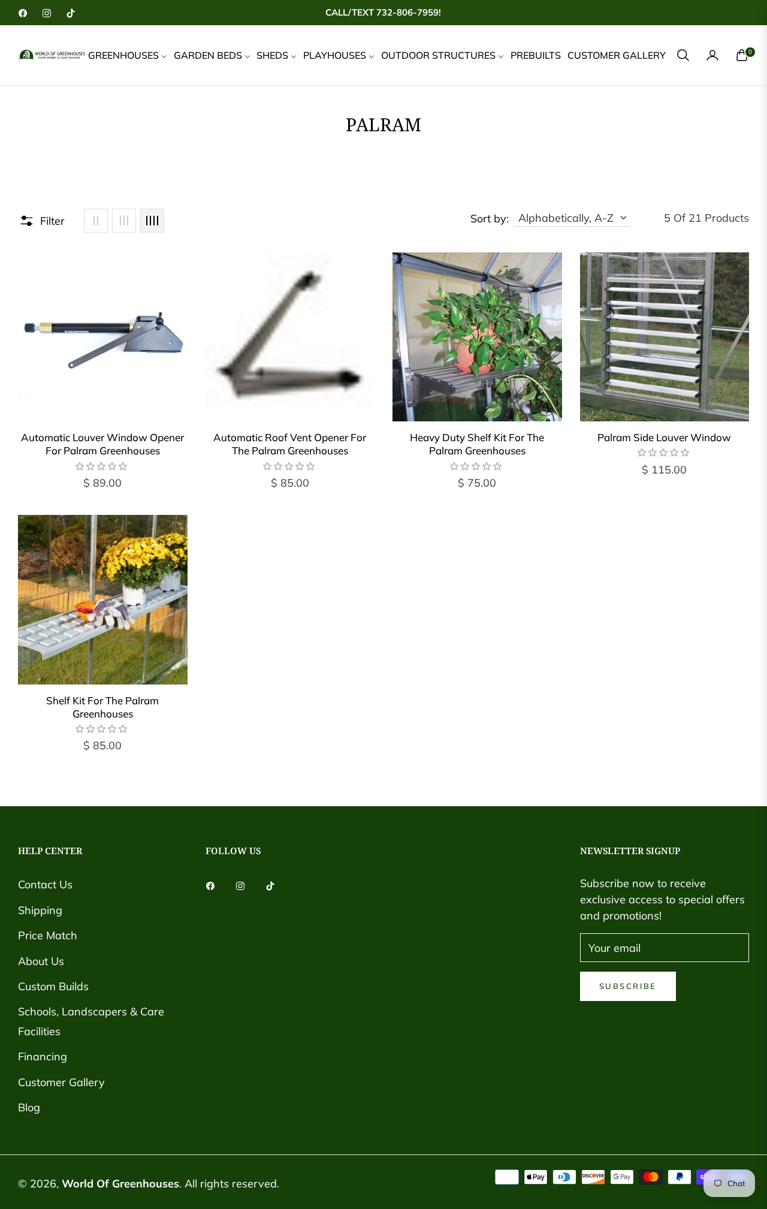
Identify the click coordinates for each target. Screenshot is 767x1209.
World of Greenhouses (120, 1183)
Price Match (47, 935)
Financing (42, 1056)
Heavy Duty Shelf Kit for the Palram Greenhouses (477, 444)
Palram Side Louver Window (664, 437)
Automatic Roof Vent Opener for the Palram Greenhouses (289, 444)
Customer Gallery (61, 1082)
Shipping (40, 910)
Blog (29, 1107)
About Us (41, 961)
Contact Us (45, 884)
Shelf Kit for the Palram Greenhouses (102, 707)
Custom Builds (53, 986)
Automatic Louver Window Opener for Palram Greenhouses (102, 444)
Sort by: (489, 218)
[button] (683, 55)
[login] (712, 55)
